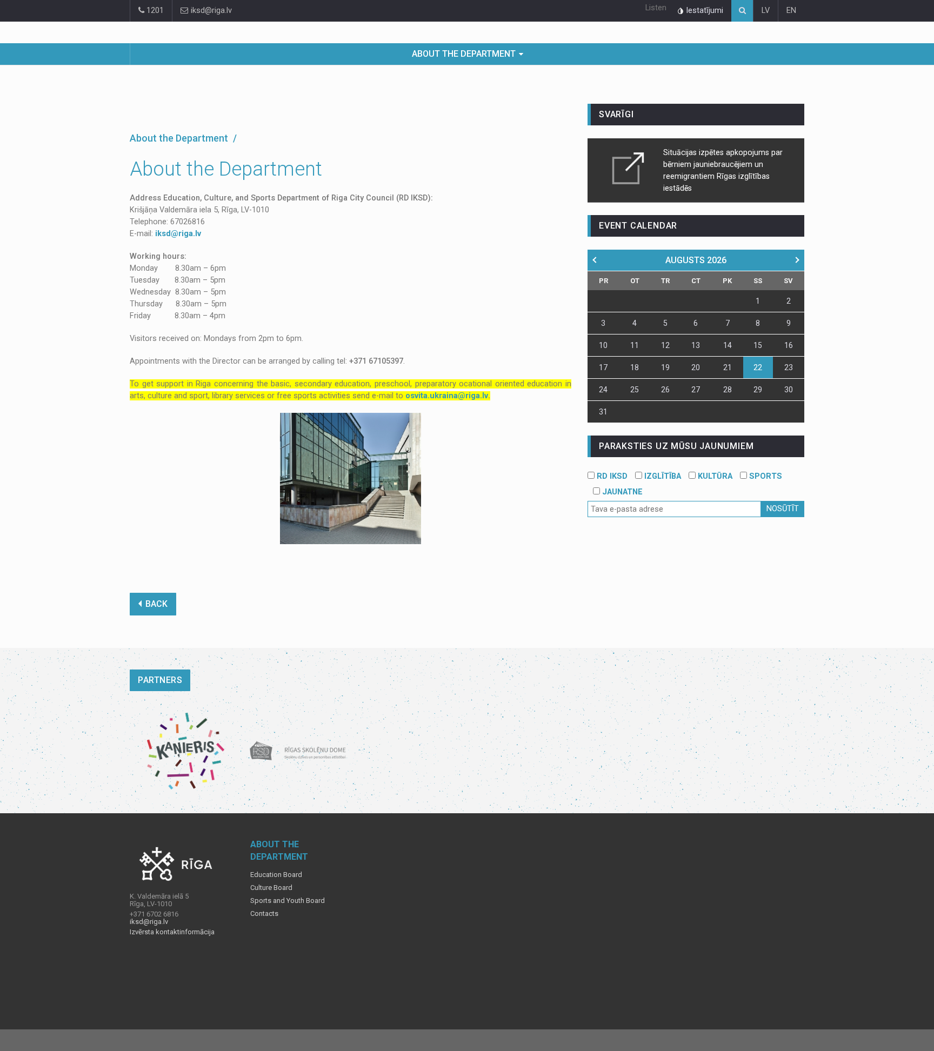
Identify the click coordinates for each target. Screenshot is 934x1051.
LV (766, 10)
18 (634, 367)
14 (727, 345)
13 (695, 345)
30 (788, 389)
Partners (160, 680)
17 (603, 367)
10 (603, 345)
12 (665, 345)
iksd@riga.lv (210, 10)
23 (788, 367)
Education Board (276, 875)
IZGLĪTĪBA (661, 476)
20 (695, 367)
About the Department (464, 54)
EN (791, 10)
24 (603, 389)
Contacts (264, 914)
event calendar (638, 225)
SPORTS (764, 476)
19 (665, 367)
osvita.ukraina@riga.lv (446, 395)
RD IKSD (611, 476)
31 (603, 411)
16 (788, 345)
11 (634, 345)
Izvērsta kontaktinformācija (172, 932)
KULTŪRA (714, 476)
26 (665, 389)
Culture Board (271, 888)
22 (757, 367)
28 (727, 389)
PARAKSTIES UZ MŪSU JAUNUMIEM (676, 446)
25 (634, 389)
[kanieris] (186, 751)
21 (727, 367)
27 (695, 389)
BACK (156, 604)
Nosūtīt (782, 508)
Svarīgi (616, 114)
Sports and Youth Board (287, 901)
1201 (154, 10)
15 (757, 345)
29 (757, 389)
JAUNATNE (621, 492)
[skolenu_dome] (298, 751)
